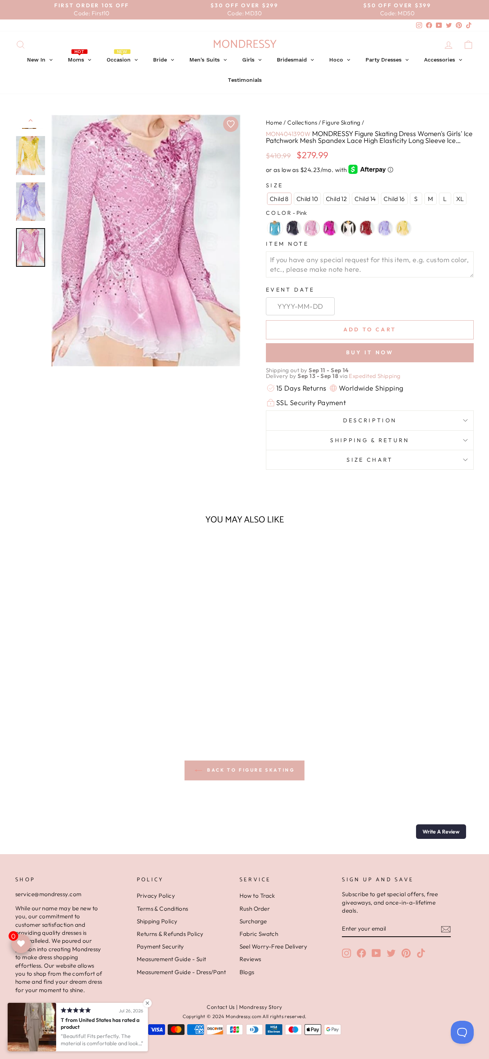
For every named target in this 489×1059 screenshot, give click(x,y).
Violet (385, 228)
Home (274, 122)
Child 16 (394, 199)
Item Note (287, 243)
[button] (441, 831)
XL (460, 199)
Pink (311, 228)
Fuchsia (330, 228)
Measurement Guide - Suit (171, 959)
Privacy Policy (156, 895)
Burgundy (366, 228)
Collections (302, 122)
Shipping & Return (369, 440)
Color (286, 212)
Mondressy (245, 44)
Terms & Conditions (162, 908)
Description (370, 420)
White (348, 228)
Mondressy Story (260, 1007)
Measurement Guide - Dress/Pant (181, 972)
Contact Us (221, 1007)
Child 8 (279, 199)
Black (293, 228)
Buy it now (370, 352)
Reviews (250, 959)
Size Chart (370, 459)
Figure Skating (341, 122)
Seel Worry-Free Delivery (274, 946)
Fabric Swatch (259, 933)
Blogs (247, 972)
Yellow (403, 228)
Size (274, 185)
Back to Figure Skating (250, 770)
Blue (275, 228)
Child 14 (365, 199)
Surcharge (253, 921)
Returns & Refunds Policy (170, 933)
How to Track (257, 895)
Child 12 (336, 199)
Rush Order (255, 908)
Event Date (290, 289)
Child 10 (307, 199)
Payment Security (160, 946)
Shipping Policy (157, 921)
